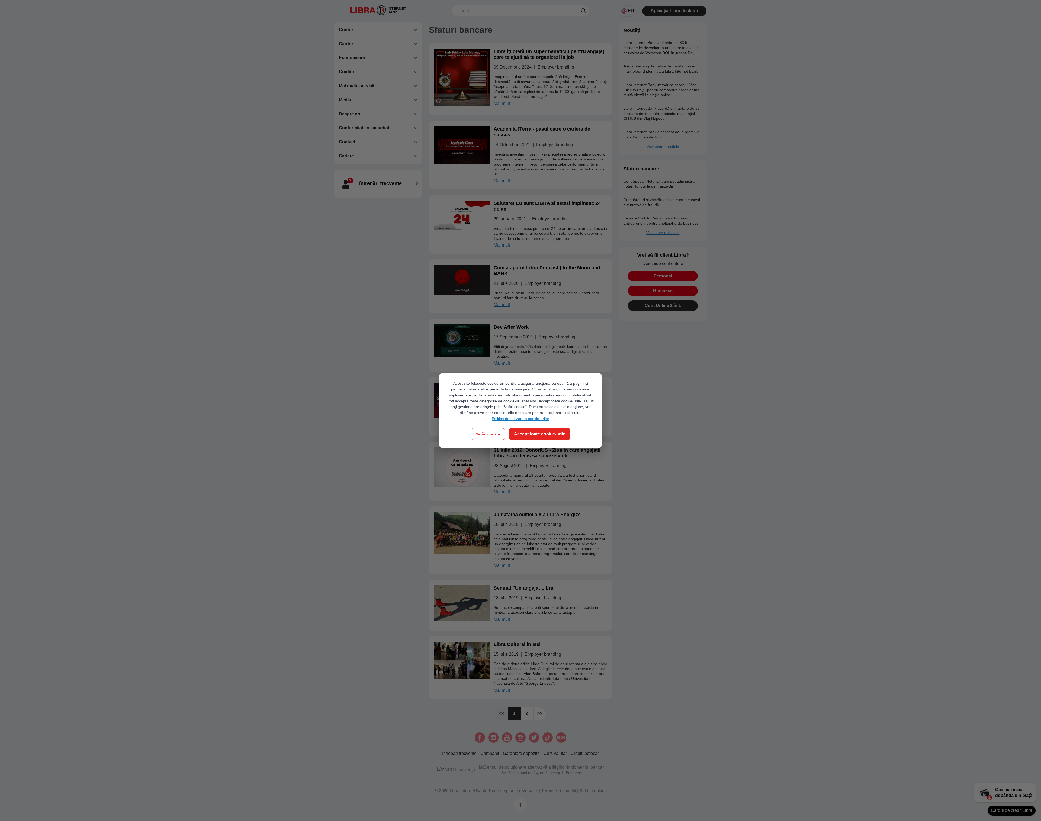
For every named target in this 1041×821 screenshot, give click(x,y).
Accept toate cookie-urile (539, 434)
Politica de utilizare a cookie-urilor (520, 418)
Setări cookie (488, 434)
